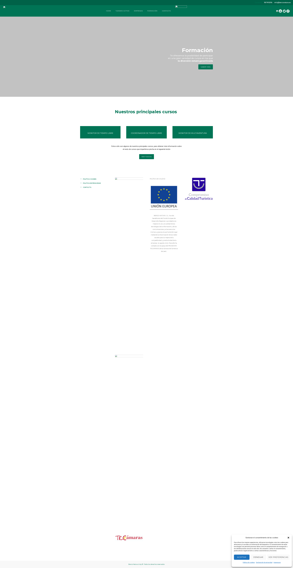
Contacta (258, 2)
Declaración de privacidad (264, 562)
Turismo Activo (122, 11)
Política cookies (89, 179)
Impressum (277, 562)
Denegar (258, 557)
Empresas (138, 11)
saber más (206, 67)
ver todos (146, 157)
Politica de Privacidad (92, 183)
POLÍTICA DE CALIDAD (157, 179)
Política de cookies (249, 562)
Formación (152, 11)
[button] (288, 538)
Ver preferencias (278, 557)
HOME (108, 11)
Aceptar (241, 557)
